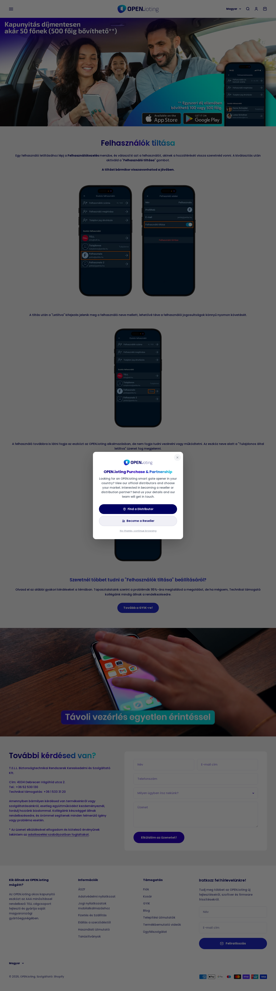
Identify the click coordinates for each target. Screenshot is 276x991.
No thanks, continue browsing (138, 531)
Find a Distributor (140, 509)
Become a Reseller (140, 521)
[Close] (177, 457)
